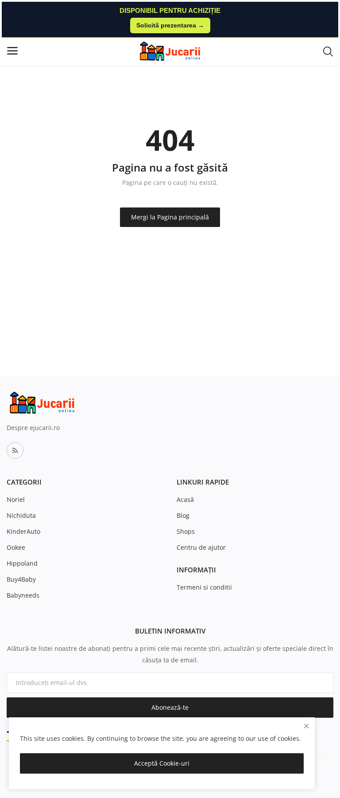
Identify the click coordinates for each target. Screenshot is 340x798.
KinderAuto (23, 531)
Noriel (16, 499)
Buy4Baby (21, 579)
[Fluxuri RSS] (15, 450)
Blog (183, 515)
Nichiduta (21, 515)
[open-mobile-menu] (12, 51)
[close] (306, 726)
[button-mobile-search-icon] (328, 51)
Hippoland (22, 563)
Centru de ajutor (201, 547)
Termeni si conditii (204, 587)
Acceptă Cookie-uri (161, 763)
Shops (186, 531)
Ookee (16, 547)
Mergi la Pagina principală (170, 217)
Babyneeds (23, 595)
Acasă (185, 499)
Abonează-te (170, 707)
